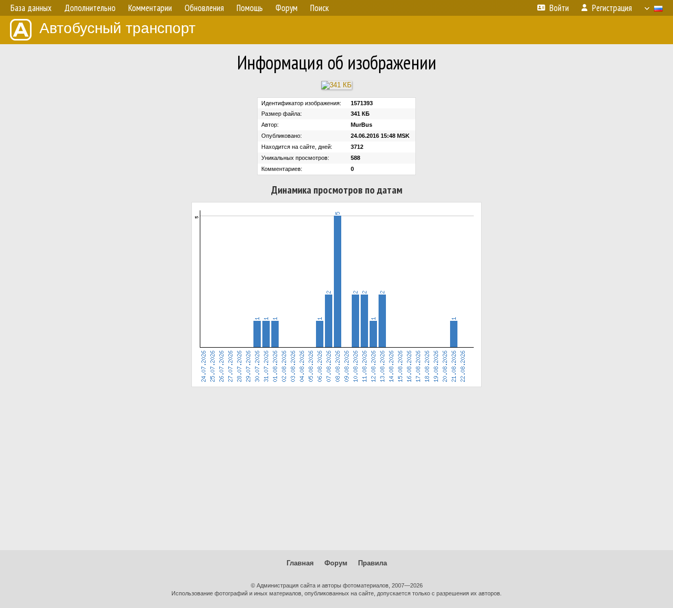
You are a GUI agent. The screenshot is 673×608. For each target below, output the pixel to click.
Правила (372, 563)
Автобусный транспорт (117, 28)
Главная (300, 563)
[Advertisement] (336, 468)
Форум (336, 563)
